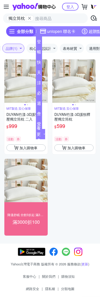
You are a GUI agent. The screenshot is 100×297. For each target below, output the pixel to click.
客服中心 (29, 276)
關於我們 (48, 276)
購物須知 (68, 276)
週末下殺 (39, 104)
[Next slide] (44, 81)
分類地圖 (67, 288)
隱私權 (50, 288)
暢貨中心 (39, 53)
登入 (70, 6)
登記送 (39, 43)
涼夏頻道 (39, 84)
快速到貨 (39, 63)
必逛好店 (39, 94)
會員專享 (39, 114)
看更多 (39, 134)
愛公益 (39, 125)
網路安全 (32, 288)
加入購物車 (28, 147)
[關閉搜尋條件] (29, 18)
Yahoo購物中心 (34, 6)
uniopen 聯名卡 (61, 31)
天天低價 (39, 73)
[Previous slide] (7, 81)
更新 (85, 264)
